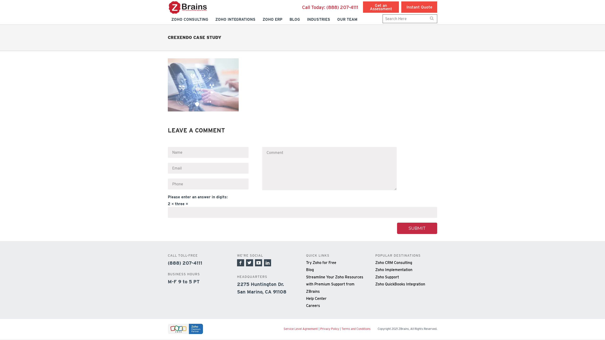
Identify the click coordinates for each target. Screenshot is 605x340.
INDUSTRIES (318, 19)
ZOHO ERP (272, 19)
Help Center (316, 298)
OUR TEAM (347, 19)
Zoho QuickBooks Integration (400, 284)
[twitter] (249, 262)
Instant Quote (419, 7)
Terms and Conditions (356, 329)
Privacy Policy (329, 329)
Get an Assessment (381, 7)
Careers (313, 305)
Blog (310, 270)
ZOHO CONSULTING (189, 19)
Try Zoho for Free (321, 262)
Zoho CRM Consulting (393, 262)
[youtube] (258, 262)
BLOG (295, 19)
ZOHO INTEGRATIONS (235, 19)
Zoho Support (387, 277)
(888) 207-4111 (330, 7)
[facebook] (240, 262)
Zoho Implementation (393, 270)
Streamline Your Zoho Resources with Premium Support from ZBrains (334, 284)
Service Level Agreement (301, 329)
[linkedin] (267, 262)
